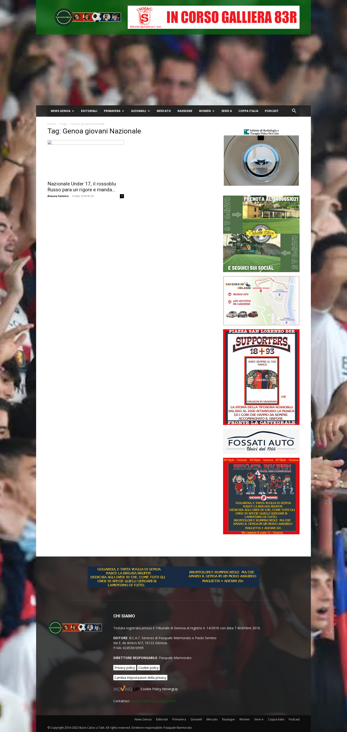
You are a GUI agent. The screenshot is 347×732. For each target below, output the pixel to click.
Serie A (226, 111)
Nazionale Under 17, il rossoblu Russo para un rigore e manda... (81, 187)
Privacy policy (124, 667)
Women (205, 111)
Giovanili (138, 111)
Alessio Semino (57, 196)
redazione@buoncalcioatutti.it (153, 701)
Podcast (272, 111)
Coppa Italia (248, 111)
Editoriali (89, 111)
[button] (294, 111)
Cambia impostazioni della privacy (140, 677)
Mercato (164, 111)
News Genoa (60, 111)
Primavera (112, 111)
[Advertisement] (173, 70)
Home (51, 124)
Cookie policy (148, 667)
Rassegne (185, 111)
